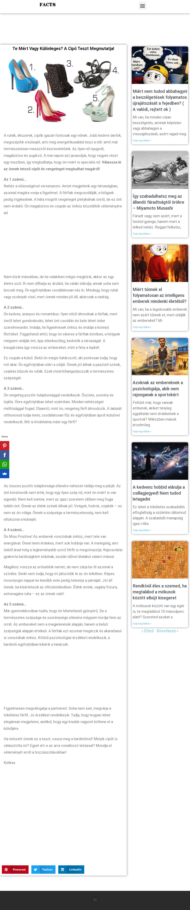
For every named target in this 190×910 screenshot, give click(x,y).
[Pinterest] (4, 445)
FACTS (48, 4)
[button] (142, 6)
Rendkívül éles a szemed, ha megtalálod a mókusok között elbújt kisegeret (160, 592)
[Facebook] (4, 455)
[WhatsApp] (4, 464)
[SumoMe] (4, 473)
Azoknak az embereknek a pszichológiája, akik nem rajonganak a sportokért (158, 388)
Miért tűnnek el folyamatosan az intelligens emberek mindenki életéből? (159, 295)
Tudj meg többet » (142, 140)
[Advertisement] (95, 32)
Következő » (167, 630)
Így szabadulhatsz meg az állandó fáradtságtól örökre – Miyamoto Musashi (158, 202)
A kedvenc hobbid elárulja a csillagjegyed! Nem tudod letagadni (159, 493)
